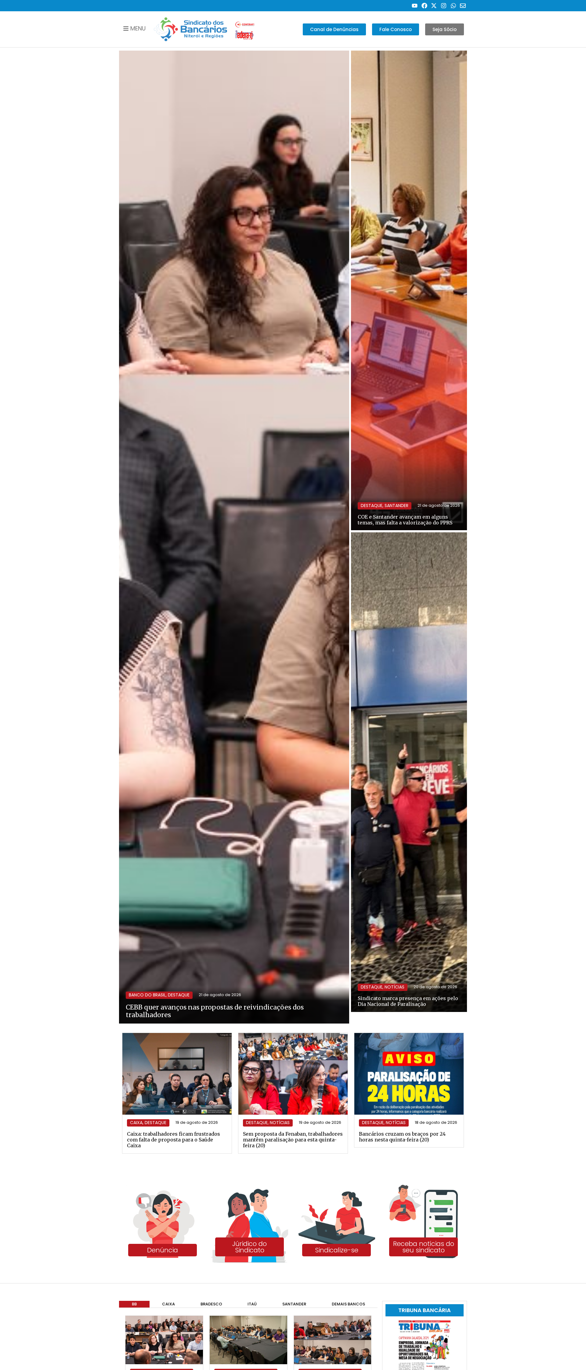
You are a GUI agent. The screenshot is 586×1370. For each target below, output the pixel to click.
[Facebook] (424, 6)
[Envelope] (463, 6)
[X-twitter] (434, 6)
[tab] (134, 1304)
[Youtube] (415, 6)
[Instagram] (444, 6)
